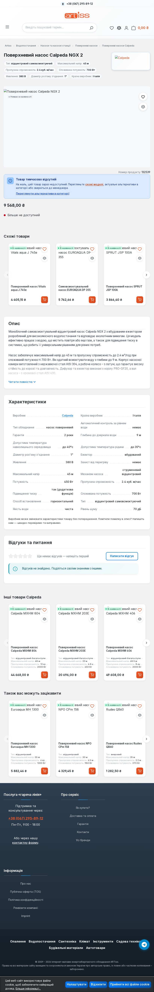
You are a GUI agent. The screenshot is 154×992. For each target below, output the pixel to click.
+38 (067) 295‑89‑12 (25, 818)
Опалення (18, 941)
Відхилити (98, 984)
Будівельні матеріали (66, 948)
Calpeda (67, 415)
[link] (111, 27)
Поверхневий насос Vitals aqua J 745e (28, 288)
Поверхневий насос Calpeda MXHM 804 (24, 649)
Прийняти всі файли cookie (129, 984)
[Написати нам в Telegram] (144, 944)
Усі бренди (83, 840)
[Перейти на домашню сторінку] (77, 15)
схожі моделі (94, 184)
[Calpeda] (131, 61)
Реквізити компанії (26, 907)
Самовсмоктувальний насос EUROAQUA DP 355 (74, 288)
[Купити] (44, 299)
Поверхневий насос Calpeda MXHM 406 (119, 649)
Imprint (25, 916)
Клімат (84, 941)
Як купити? (83, 807)
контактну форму (25, 843)
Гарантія (82, 824)
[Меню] (7, 26)
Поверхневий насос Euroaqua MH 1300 (24, 745)
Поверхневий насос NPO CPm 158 (74, 745)
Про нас (25, 883)
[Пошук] (92, 27)
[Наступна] (146, 275)
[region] (77, 126)
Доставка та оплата (83, 815)
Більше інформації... (28, 988)
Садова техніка (128, 941)
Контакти (83, 832)
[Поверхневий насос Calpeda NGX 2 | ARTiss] (77, 127)
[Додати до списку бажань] (143, 96)
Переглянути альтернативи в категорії (42, 193)
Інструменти (103, 941)
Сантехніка (67, 941)
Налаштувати (76, 984)
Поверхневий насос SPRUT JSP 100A (124, 288)
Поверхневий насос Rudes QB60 (124, 745)
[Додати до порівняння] (143, 107)
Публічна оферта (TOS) (25, 891)
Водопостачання (42, 941)
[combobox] (55, 27)
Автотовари (95, 948)
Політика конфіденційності (25, 899)
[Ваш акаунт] (126, 27)
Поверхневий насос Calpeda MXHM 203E (72, 649)
